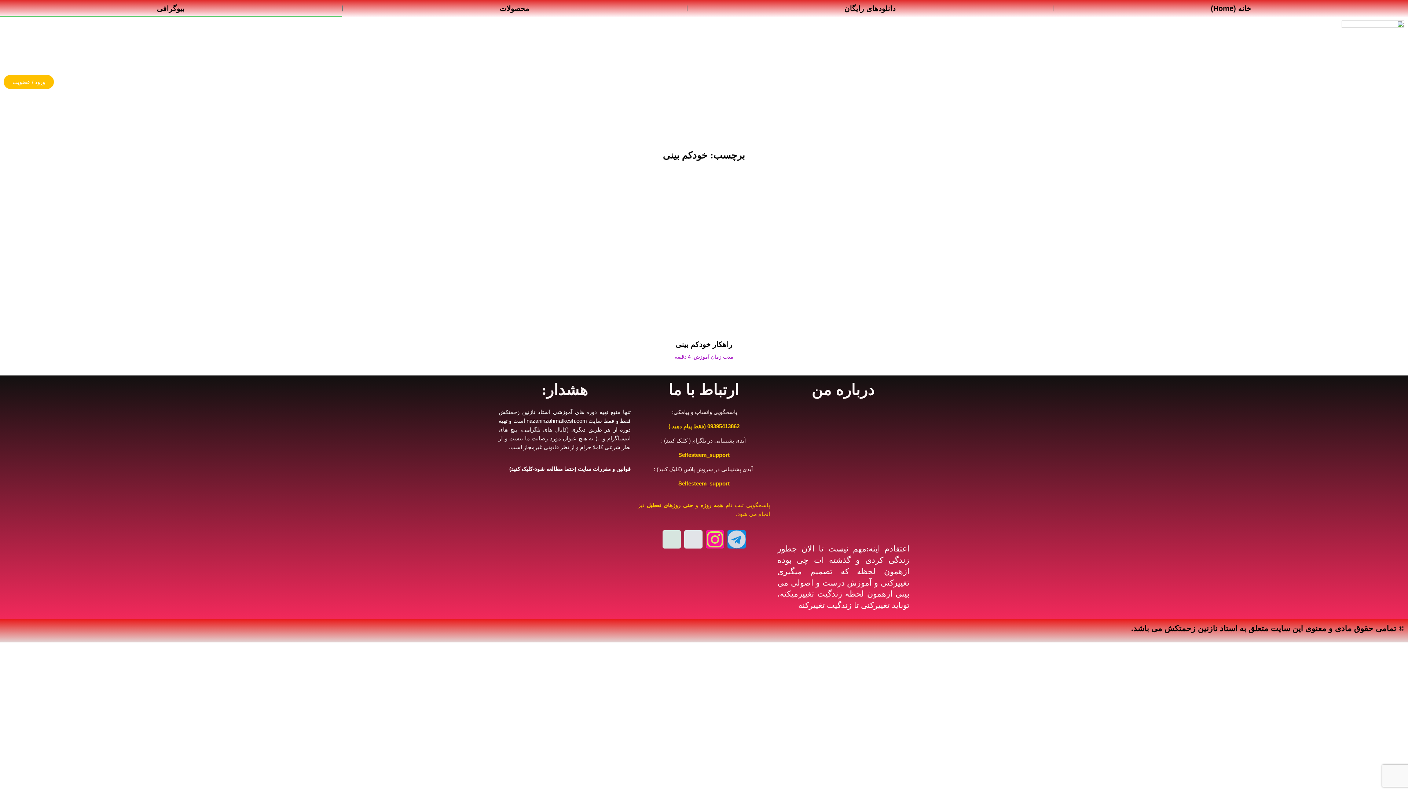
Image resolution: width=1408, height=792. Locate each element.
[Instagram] (715, 539)
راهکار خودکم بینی (704, 344)
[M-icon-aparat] (693, 539)
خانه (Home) (1231, 8)
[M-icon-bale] (672, 539)
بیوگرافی (171, 8)
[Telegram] (736, 539)
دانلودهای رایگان (870, 8)
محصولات (514, 8)
